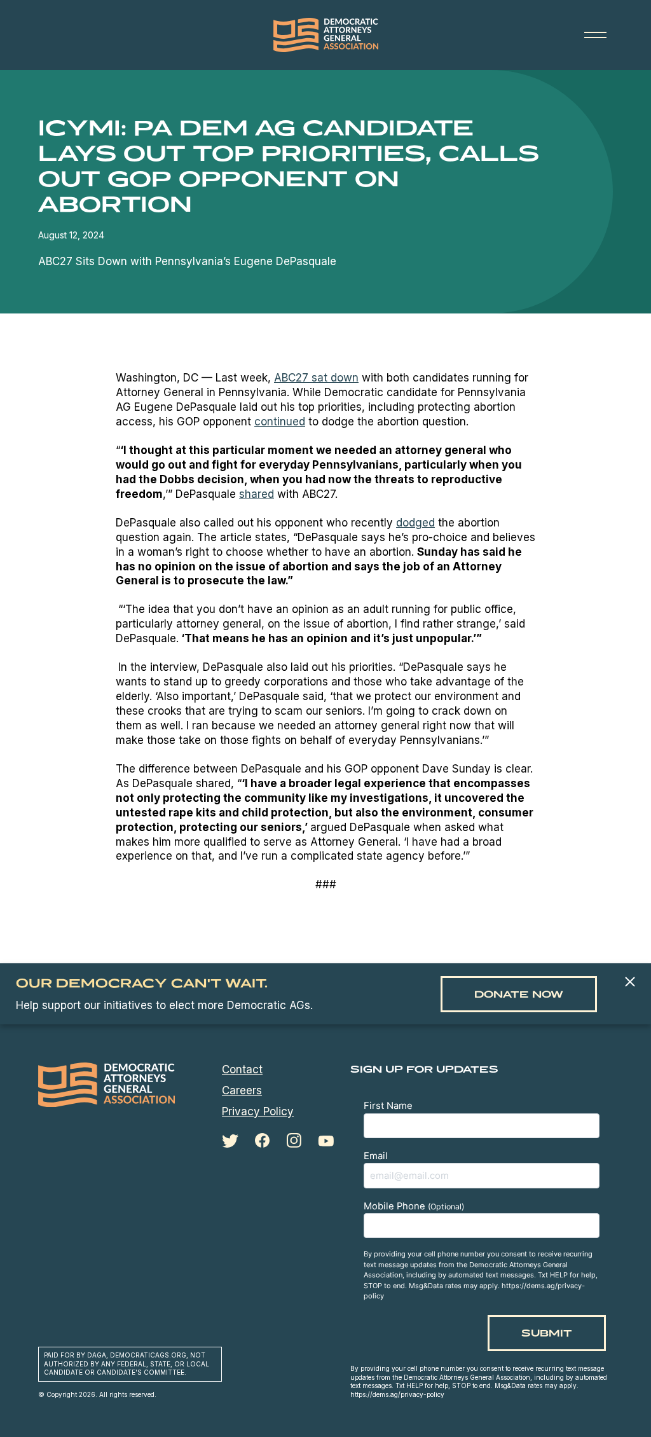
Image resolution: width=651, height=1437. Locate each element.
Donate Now (518, 994)
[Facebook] (262, 1140)
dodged (415, 522)
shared (256, 494)
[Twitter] (230, 1141)
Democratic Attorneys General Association (325, 35)
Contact (242, 1069)
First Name (388, 1105)
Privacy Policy (258, 1111)
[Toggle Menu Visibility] (595, 35)
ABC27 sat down (316, 377)
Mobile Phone (414, 1206)
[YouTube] (326, 1141)
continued (279, 421)
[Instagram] (293, 1140)
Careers (242, 1090)
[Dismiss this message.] (630, 983)
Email (376, 1156)
